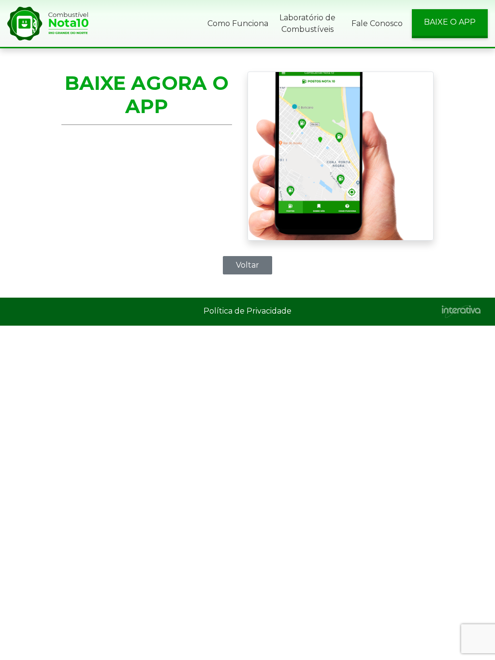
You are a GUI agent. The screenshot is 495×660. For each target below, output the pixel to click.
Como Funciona (237, 23)
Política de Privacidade (247, 311)
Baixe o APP (450, 22)
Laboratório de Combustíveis (307, 23)
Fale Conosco (377, 23)
